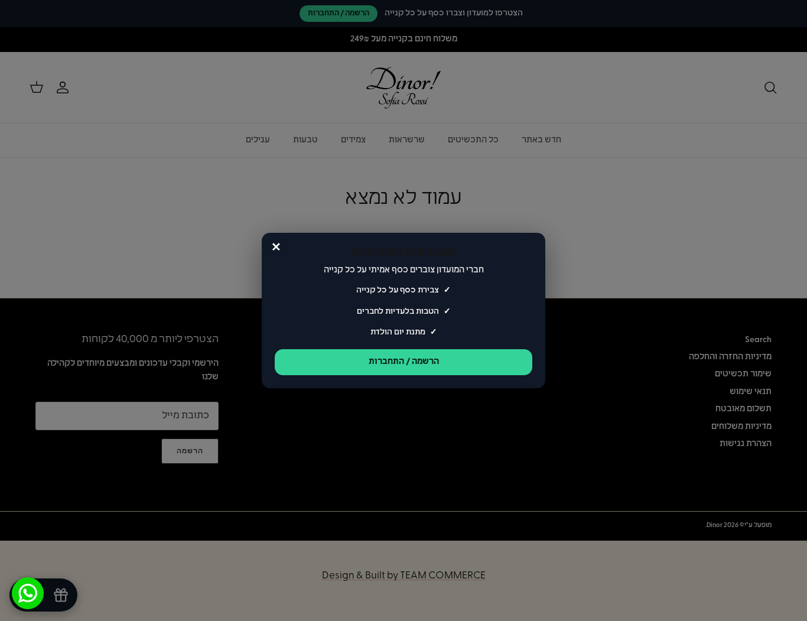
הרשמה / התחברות (404, 361)
